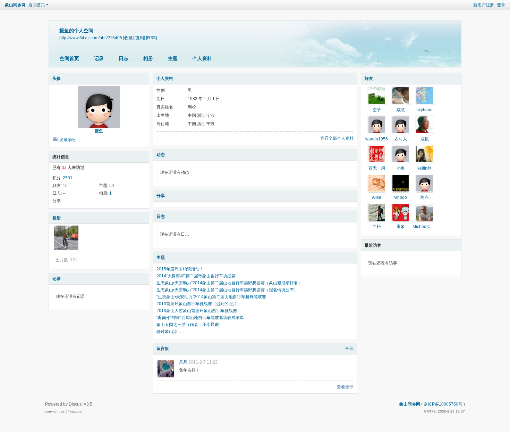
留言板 (162, 348)
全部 (349, 348)
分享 (160, 195)
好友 (369, 78)
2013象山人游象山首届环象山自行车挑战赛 (196, 310)
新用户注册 (483, 4)
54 (111, 185)
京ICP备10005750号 (443, 404)
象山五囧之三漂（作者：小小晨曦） (189, 324)
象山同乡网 (15, 4)
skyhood (425, 109)
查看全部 (345, 386)
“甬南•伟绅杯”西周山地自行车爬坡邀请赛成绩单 (200, 317)
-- (102, 178)
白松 (377, 226)
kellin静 (424, 168)
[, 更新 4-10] (66, 238)
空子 (377, 109)
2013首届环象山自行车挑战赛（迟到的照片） (198, 303)
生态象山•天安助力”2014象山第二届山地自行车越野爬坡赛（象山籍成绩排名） (229, 282)
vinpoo (400, 197)
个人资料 (202, 58)
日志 (123, 58)
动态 (160, 154)
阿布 (424, 197)
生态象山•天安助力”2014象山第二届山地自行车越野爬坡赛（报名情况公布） (227, 289)
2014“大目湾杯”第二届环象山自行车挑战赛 (196, 276)
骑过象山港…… (171, 331)
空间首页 (69, 58)
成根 (424, 139)
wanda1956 (376, 139)
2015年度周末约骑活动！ (180, 269)
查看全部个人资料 (337, 138)
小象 (401, 168)
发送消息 (67, 139)
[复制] (140, 37)
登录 (501, 4)
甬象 (401, 226)
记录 (99, 58)
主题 (173, 58)
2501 (68, 178)
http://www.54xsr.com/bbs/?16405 (90, 37)
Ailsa (376, 197)
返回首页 (36, 4)
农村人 (400, 139)
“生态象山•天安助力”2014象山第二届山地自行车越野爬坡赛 (211, 296)
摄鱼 (99, 131)
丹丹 (183, 362)
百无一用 (376, 168)
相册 (148, 58)
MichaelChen (425, 226)
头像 (56, 78)
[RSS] (151, 37)
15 (65, 185)
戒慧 (401, 109)
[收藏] (128, 37)
